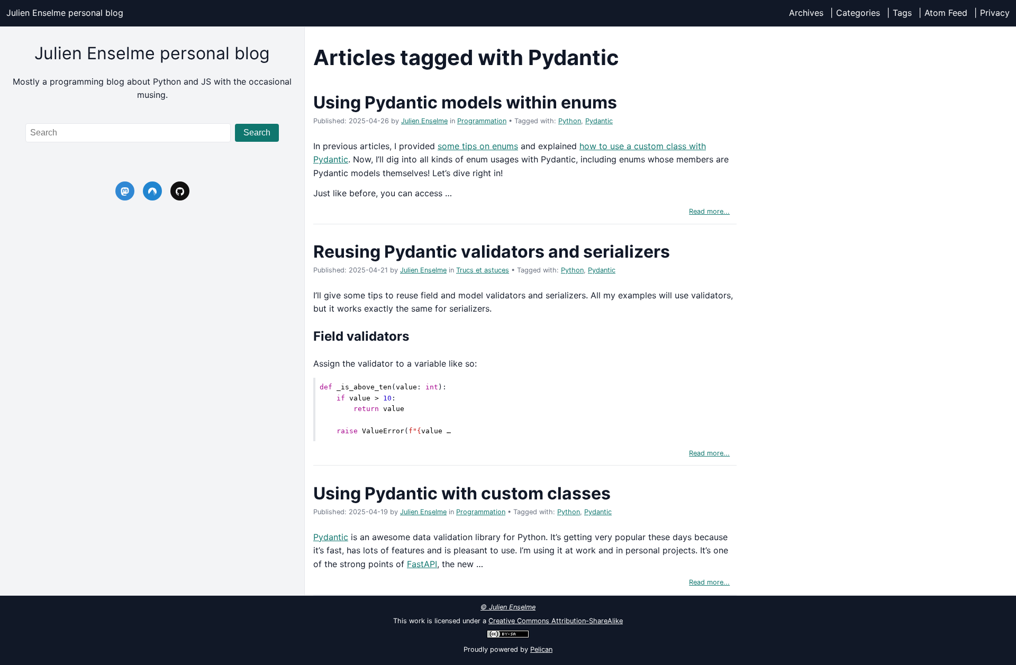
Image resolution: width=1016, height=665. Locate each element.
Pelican (541, 649)
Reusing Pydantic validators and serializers (491, 251)
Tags (902, 12)
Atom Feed (945, 12)
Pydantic (599, 121)
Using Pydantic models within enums (465, 102)
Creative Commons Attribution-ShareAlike (555, 621)
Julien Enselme (424, 121)
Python (569, 121)
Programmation (481, 121)
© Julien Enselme (508, 607)
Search (256, 132)
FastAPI (422, 564)
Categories (858, 12)
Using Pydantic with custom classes (462, 493)
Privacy (995, 12)
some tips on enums (478, 146)
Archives (806, 12)
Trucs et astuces (482, 270)
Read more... (709, 211)
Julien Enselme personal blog (64, 12)
